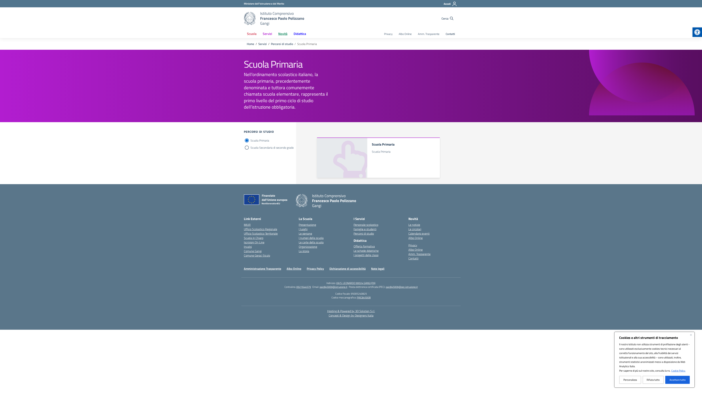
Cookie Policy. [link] (678, 371)
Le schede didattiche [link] (366, 251)
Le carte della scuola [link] (311, 242)
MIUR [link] (247, 225)
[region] (654, 360)
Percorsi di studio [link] (364, 233)
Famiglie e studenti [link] (365, 229)
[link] (697, 32)
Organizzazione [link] (308, 246)
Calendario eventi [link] (419, 233)
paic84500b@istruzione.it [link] (333, 287)
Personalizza (630, 380)
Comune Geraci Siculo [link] (257, 255)
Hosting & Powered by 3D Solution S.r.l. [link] (351, 311)
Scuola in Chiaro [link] (253, 238)
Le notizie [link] (414, 225)
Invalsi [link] (248, 246)
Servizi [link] (267, 33)
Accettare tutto (677, 380)
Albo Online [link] (405, 34)
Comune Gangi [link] (253, 251)
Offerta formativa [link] (364, 246)
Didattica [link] (300, 33)
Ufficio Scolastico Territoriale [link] (261, 233)
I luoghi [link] (303, 229)
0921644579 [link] (303, 287)
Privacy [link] (388, 34)
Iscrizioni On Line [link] (254, 242)
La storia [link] (304, 251)
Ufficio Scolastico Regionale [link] (260, 229)
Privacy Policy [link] (315, 268)
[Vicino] (691, 335)
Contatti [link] (450, 34)
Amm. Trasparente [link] (428, 34)
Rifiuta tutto (653, 380)
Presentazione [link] (307, 225)
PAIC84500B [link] (364, 297)
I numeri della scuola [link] (311, 238)
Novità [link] (282, 33)
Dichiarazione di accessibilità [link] (347, 268)
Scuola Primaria (259, 140)
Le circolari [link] (414, 229)
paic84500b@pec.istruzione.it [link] (402, 287)
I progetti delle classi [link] (366, 255)
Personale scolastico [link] (366, 225)
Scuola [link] (251, 33)
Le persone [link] (305, 233)
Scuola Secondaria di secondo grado (272, 147)
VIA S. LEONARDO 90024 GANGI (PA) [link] (355, 283)
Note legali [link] (377, 268)
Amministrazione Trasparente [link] (262, 268)
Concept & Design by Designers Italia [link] (351, 315)
